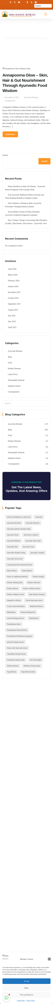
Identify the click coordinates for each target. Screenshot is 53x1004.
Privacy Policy (30, 1000)
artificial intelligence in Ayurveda (18, 517)
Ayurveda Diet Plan (14, 523)
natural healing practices (15, 618)
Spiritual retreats (14, 386)
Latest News (13, 374)
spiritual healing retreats (15, 642)
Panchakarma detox (14, 624)
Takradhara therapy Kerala (16, 654)
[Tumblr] (27, 2)
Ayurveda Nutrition (32, 523)
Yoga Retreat (11, 672)
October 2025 (13, 298)
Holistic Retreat (12, 588)
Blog (10, 357)
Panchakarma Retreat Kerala (17, 630)
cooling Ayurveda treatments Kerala (19, 565)
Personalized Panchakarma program (19, 636)
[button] (49, 959)
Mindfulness (11, 612)
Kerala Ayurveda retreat (34, 600)
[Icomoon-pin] (23, 2)
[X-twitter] (15, 2)
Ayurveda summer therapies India (18, 529)
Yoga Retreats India (28, 672)
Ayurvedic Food (28, 547)
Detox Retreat (12, 571)
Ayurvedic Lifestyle (37, 553)
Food (10, 363)
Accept (26, 981)
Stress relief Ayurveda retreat (17, 648)
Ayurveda (38, 517)
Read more (10, 134)
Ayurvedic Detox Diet (33, 541)
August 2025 (13, 310)
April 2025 (12, 327)
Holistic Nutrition (34, 582)
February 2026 (13, 281)
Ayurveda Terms (12, 535)
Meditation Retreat (36, 606)
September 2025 (14, 304)
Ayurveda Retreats (31, 97)
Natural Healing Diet (28, 612)
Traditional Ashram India (16, 660)
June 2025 (12, 321)
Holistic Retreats (14, 368)
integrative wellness (14, 600)
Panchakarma (33, 618)
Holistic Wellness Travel (15, 594)
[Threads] (11, 2)
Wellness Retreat (12, 666)
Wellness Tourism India (32, 666)
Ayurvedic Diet (12, 547)
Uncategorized (13, 392)
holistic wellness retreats (31, 588)
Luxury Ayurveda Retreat (16, 606)
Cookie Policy (21, 1000)
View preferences (26, 995)
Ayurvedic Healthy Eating (16, 553)
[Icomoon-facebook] (2, 2)
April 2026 (12, 269)
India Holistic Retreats (37, 594)
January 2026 (13, 286)
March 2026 (12, 275)
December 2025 (14, 292)
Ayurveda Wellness (13, 541)
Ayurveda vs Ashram (31, 535)
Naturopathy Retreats (16, 380)
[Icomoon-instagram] (6, 2)
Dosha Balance (27, 571)
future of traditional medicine (17, 577)
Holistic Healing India (14, 582)
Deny (26, 988)
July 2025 (12, 316)
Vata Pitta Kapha (35, 660)
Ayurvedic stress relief (15, 559)
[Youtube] (19, 2)
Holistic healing (38, 577)
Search (5, 155)
